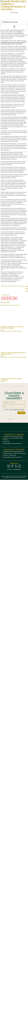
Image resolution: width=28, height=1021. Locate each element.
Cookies (11, 477)
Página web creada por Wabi (19, 477)
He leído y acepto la (14, 409)
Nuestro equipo (14, 988)
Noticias (10, 996)
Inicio (8, 981)
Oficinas (10, 992)
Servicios (11, 984)
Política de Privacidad (19, 409)
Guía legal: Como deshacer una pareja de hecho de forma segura (12, 327)
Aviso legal (21, 476)
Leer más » (3, 329)
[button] (25, 4)
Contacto (11, 1000)
